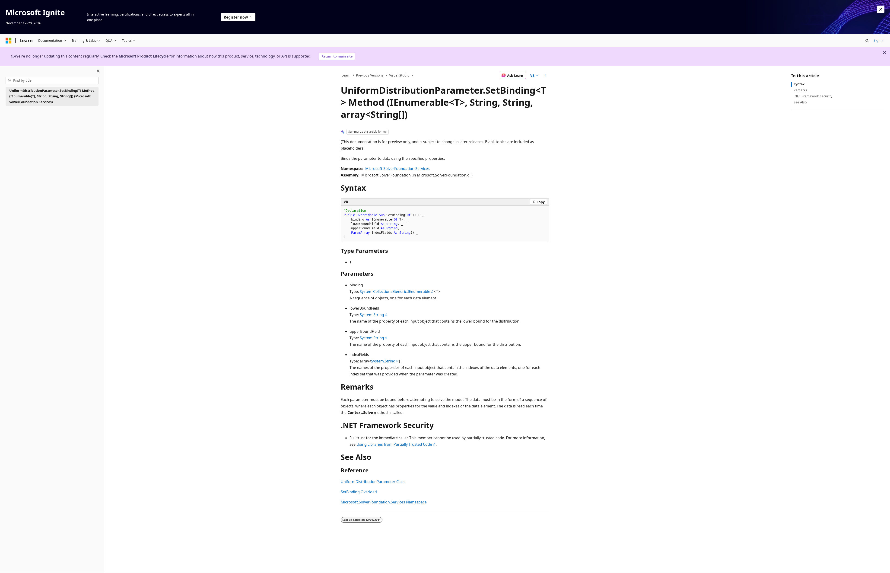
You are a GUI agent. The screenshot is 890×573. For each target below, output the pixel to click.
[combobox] (52, 80)
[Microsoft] (9, 41)
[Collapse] (98, 71)
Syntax (799, 84)
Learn (346, 75)
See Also (800, 102)
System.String (372, 314)
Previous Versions (369, 75)
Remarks (800, 90)
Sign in (879, 40)
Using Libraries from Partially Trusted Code (394, 444)
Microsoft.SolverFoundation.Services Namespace (384, 502)
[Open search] (867, 40)
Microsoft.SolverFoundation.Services (397, 168)
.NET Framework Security (813, 96)
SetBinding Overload (359, 491)
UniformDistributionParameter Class (373, 481)
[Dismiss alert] (880, 9)
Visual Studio (399, 75)
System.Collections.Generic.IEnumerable (395, 291)
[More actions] (545, 75)
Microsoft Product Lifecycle (143, 56)
